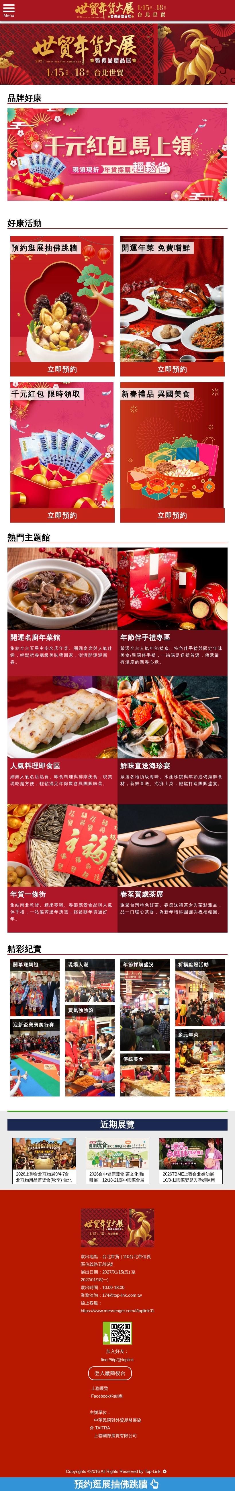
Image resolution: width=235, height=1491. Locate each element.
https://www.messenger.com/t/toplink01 (117, 1310)
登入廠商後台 (110, 1373)
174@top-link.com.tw (122, 1295)
